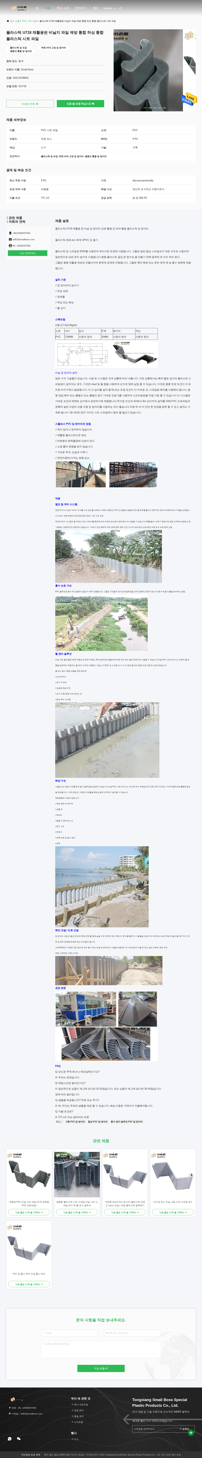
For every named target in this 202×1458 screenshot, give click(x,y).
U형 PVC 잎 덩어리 (75, 1121)
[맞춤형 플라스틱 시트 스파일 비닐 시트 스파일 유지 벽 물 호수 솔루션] (77, 1174)
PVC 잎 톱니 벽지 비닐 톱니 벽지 (29, 1274)
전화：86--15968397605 (23, 1408)
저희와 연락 (29, 104)
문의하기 (81, 8)
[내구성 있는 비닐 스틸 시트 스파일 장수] (173, 1174)
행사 (96, 8)
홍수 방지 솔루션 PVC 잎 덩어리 (127, 1121)
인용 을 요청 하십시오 (79, 103)
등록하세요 (187, 1429)
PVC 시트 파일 (29, 21)
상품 (17, 21)
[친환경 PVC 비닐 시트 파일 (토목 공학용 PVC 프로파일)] (29, 1174)
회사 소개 (63, 8)
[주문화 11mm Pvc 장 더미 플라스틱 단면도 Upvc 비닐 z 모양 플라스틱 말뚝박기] (125, 1174)
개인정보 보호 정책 (30, 1454)
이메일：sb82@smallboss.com (26, 1413)
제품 (47, 8)
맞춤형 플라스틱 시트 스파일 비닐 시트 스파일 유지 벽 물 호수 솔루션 (77, 1204)
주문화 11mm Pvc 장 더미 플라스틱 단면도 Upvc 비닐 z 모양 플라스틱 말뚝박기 (125, 1204)
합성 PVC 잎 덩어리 (98, 1121)
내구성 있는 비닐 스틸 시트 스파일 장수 (173, 1202)
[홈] (19, 8)
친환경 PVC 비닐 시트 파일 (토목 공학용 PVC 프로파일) (29, 1204)
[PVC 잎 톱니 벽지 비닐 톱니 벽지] (29, 1246)
